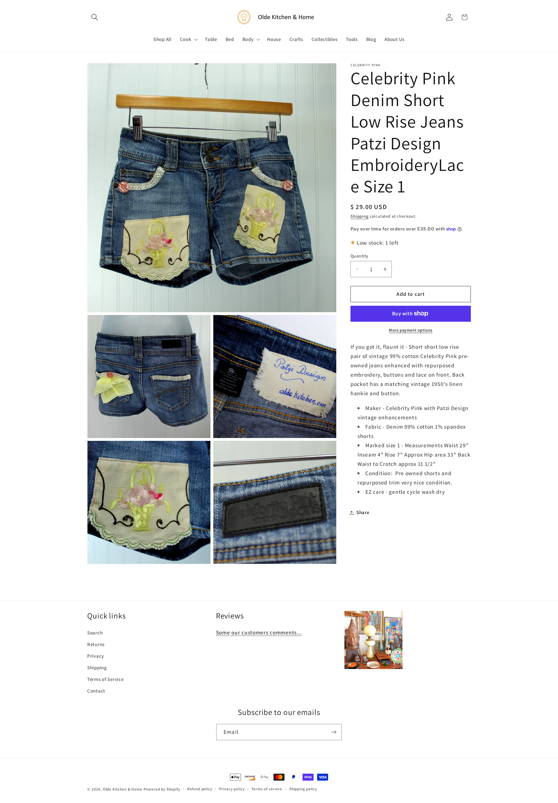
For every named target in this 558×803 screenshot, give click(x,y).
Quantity (359, 256)
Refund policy (199, 788)
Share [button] (362, 512)
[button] (95, 17)
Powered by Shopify (162, 789)
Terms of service (266, 788)
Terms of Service (105, 679)
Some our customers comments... (259, 632)
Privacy (95, 656)
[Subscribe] (333, 732)
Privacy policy (232, 788)
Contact (96, 691)
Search (95, 632)
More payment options (410, 330)
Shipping (359, 216)
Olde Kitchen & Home (122, 789)
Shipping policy (303, 788)
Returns (96, 644)
